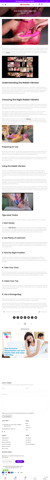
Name (3, 388)
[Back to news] (25, 323)
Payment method (6, 446)
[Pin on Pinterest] (21, 317)
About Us (28, 425)
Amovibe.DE (28, 438)
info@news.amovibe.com (9, 429)
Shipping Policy (5, 438)
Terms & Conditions (6, 444)
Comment (4, 394)
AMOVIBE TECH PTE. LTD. (16, 467)
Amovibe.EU (28, 440)
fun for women (17, 311)
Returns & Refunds (6, 442)
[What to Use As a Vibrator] (31, 323)
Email (27, 388)
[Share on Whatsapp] (32, 317)
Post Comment (7, 416)
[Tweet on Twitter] (18, 317)
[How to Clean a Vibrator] (18, 323)
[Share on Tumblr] (25, 317)
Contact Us (28, 427)
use (22, 311)
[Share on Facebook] (14, 317)
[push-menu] (3, 4)
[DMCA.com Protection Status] (13, 470)
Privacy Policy (5, 440)
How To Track (5, 448)
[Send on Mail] (35, 317)
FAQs (27, 429)
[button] (5, 5)
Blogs (27, 423)
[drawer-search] (33, 4)
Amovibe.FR (28, 442)
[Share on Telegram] (28, 317)
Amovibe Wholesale (30, 444)
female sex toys (9, 311)
